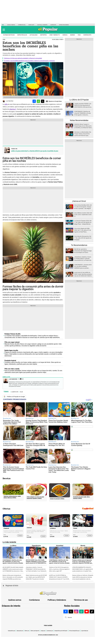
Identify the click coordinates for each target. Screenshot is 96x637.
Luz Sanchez (9, 101)
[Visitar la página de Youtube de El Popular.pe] (86, 611)
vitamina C (12, 109)
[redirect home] (48, 593)
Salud (21, 391)
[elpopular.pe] (48, 31)
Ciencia (64, 35)
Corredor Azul (21, 24)
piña (6, 104)
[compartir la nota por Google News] (54, 101)
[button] (4, 30)
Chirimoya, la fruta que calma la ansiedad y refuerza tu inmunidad (23, 58)
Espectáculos (22, 35)
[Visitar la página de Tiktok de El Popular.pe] (92, 611)
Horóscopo (53, 24)
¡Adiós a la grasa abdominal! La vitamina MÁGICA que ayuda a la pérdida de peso (34, 151)
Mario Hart (31, 24)
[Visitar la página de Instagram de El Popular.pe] (76, 611)
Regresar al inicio (12, 585)
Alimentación (14, 391)
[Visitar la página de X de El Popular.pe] (71, 611)
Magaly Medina (11, 24)
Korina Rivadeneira (64, 24)
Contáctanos (34, 600)
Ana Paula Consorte (42, 24)
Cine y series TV (54, 35)
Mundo (72, 35)
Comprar (20, 535)
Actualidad (33, 35)
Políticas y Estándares (57, 600)
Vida (79, 35)
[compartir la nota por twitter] (42, 101)
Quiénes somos (14, 600)
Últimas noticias (9, 35)
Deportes (43, 35)
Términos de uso (81, 600)
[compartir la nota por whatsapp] (38, 101)
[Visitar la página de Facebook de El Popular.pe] (65, 611)
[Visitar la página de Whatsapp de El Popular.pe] (81, 611)
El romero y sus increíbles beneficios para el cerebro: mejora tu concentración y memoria (29, 60)
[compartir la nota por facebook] (34, 101)
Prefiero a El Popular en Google (16, 396)
